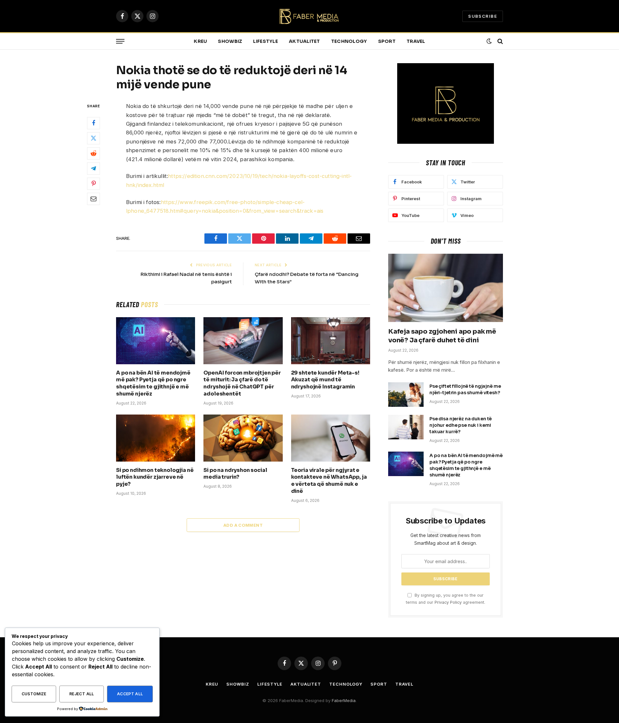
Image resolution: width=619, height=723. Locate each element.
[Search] (499, 41)
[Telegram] (93, 168)
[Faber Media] (309, 16)
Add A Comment (243, 525)
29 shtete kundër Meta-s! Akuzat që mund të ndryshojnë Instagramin (325, 379)
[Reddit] (93, 153)
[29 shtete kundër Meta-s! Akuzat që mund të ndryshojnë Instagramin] (330, 340)
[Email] (93, 199)
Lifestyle (265, 41)
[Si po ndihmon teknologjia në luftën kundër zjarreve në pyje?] (155, 438)
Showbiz (230, 41)
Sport (387, 41)
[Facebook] (93, 123)
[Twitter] (93, 138)
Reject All (81, 693)
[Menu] (120, 41)
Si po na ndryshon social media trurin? (235, 474)
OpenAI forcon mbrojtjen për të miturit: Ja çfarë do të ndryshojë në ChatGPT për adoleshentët (242, 383)
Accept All (130, 693)
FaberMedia (344, 700)
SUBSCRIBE (482, 16)
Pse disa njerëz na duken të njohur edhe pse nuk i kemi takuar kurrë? (460, 425)
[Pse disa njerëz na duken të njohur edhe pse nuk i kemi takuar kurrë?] (406, 427)
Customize (34, 693)
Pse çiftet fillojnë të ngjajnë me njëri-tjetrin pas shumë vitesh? (465, 389)
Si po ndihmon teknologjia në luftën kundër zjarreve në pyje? (155, 477)
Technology (349, 41)
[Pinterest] (93, 184)
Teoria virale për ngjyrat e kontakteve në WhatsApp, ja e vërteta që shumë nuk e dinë (329, 480)
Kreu (200, 41)
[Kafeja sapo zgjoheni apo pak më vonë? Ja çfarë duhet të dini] (445, 288)
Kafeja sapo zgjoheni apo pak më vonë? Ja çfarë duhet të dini (442, 335)
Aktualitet (304, 41)
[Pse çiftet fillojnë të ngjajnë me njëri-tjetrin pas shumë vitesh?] (406, 394)
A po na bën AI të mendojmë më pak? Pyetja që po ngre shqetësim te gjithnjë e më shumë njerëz (153, 383)
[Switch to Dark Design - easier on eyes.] (489, 41)
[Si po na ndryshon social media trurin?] (242, 438)
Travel (416, 41)
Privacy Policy (448, 602)
